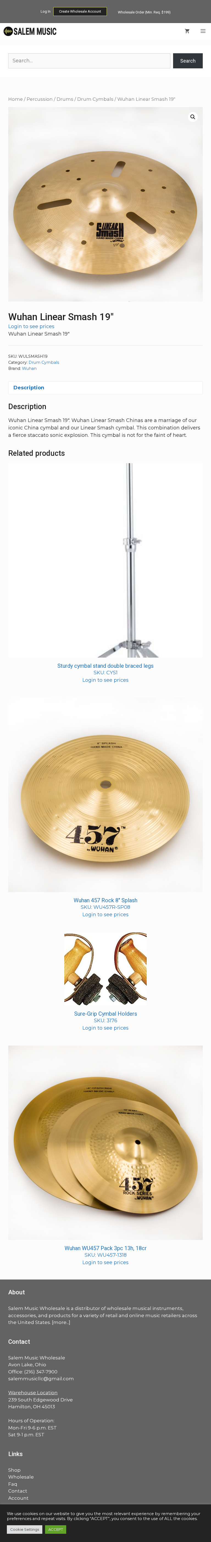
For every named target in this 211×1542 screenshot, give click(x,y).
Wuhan (29, 368)
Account (18, 1498)
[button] (193, 117)
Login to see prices (31, 326)
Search (188, 61)
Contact (17, 1491)
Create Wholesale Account (80, 11)
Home (15, 99)
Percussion (40, 99)
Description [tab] (28, 388)
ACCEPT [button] (55, 1529)
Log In (46, 11)
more (59, 1322)
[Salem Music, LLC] (30, 31)
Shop (14, 1470)
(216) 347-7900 (40, 1372)
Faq (12, 1484)
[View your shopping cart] (187, 31)
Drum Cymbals (95, 99)
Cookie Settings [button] (24, 1529)
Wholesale (21, 1477)
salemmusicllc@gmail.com (41, 1378)
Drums (65, 99)
